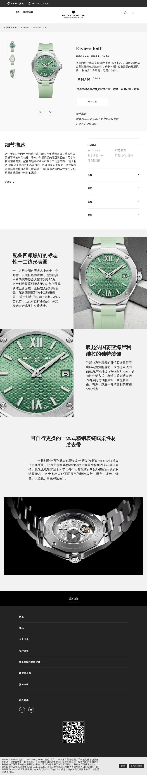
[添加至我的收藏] (51, 112)
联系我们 (92, 101)
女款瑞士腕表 (10, 27)
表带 (90, 215)
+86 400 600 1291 (40, 4)
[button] (8, 12)
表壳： (91, 188)
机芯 (90, 175)
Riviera (25, 27)
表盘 (90, 201)
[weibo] (31, 710)
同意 (123, 766)
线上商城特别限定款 (30, 662)
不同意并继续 (136, 766)
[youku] (22, 710)
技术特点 (92, 145)
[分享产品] (40, 112)
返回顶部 (73, 598)
